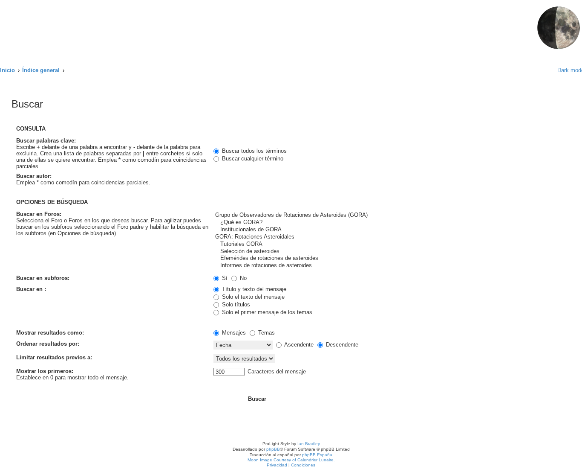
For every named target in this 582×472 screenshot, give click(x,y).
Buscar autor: (34, 176)
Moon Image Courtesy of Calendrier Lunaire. (291, 459)
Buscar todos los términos (253, 151)
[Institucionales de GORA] (355, 229)
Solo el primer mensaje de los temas (266, 312)
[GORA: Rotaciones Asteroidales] (355, 237)
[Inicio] (76, 28)
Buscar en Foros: (38, 214)
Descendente (341, 344)
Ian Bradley (308, 443)
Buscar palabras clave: (46, 140)
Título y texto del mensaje (253, 289)
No (242, 278)
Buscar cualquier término (251, 158)
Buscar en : (31, 289)
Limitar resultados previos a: (54, 357)
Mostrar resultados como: (50, 332)
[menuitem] (155, 11)
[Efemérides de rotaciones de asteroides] (355, 258)
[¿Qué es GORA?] (355, 222)
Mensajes (233, 332)
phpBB (273, 449)
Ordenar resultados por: (47, 344)
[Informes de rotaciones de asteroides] (355, 265)
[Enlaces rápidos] (545, 70)
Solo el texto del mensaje (252, 297)
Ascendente (298, 344)
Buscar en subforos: (42, 278)
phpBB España (317, 454)
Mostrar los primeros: (44, 371)
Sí (224, 278)
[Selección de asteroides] (355, 251)
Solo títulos (235, 304)
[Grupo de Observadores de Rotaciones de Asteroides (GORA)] (355, 215)
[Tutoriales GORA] (355, 244)
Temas (265, 332)
